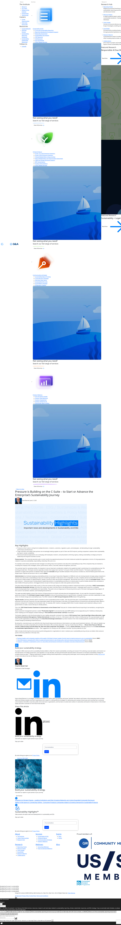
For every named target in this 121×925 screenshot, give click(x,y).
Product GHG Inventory (41, 163)
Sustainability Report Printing (43, 277)
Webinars (39, 844)
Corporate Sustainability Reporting (44, 30)
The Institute (20, 836)
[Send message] (15, 918)
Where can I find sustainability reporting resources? (102, 911)
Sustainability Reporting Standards (25, 35)
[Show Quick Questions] (4, 912)
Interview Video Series (41, 280)
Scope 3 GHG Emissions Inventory (44, 155)
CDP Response (39, 37)
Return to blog (20, 489)
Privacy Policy (35, 755)
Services (33, 2)
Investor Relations (37, 395)
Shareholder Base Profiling (42, 403)
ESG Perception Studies (41, 396)
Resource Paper (21, 848)
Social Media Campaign (41, 283)
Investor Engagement (41, 400)
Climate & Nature (37, 152)
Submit (46, 751)
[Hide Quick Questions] (1, 912)
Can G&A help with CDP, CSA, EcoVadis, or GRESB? (74, 911)
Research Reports (108, 35)
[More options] (1, 904)
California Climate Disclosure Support (45, 160)
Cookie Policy (32, 896)
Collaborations (107, 41)
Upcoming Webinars (43, 847)
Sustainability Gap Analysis (42, 35)
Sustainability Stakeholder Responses (25, 40)
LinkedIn (24, 46)
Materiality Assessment (41, 34)
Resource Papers (107, 14)
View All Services (38, 125)
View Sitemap (71, 893)
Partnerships (25, 13)
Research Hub (21, 840)
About (21, 2)
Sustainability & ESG (38, 29)
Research (18, 844)
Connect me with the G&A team (9, 914)
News (59, 836)
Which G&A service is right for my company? (18, 911)
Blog (58, 844)
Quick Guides (106, 22)
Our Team (24, 8)
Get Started (19, 796)
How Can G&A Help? (22, 758)
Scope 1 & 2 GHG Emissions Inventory (45, 153)
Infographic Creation (40, 285)
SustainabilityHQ (26, 29)
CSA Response (39, 39)
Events (58, 834)
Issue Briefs (106, 28)
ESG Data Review (39, 40)
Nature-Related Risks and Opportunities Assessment (49, 158)
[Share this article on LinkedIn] (29, 721)
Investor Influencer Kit (41, 401)
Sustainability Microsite (41, 282)
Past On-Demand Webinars (45, 848)
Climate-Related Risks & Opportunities (45, 157)
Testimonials (25, 15)
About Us (24, 7)
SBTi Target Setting (40, 162)
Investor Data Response (41, 398)
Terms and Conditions (42, 896)
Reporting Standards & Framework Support (46, 32)
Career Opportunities (23, 838)
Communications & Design (40, 275)
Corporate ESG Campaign (42, 278)
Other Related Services (41, 42)
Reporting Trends (108, 7)
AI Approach (18, 896)
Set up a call (101, 654)
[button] (60, 923)
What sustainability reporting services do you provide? (45, 911)
